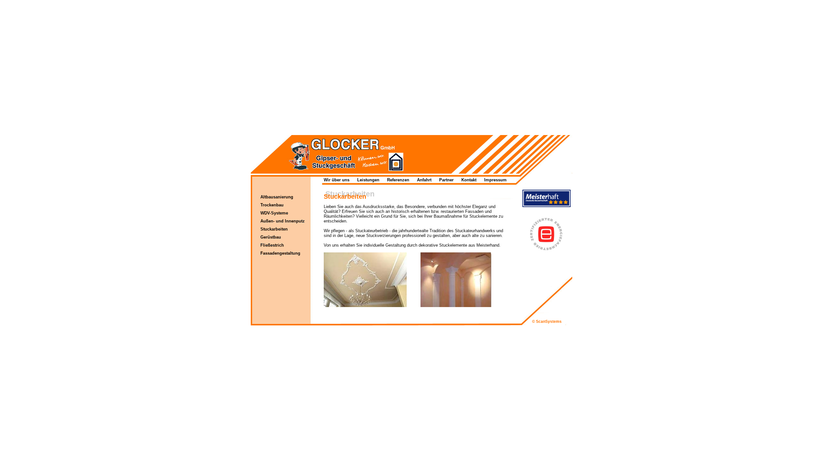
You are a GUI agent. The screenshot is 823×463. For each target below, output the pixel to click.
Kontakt (468, 179)
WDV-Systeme (274, 213)
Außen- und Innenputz (282, 221)
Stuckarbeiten (274, 229)
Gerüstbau (270, 237)
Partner (446, 179)
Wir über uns (336, 179)
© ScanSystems (547, 321)
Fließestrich (272, 245)
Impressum (495, 179)
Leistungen (368, 179)
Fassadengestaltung (280, 253)
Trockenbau (272, 205)
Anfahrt (424, 179)
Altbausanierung (276, 197)
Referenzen (398, 179)
